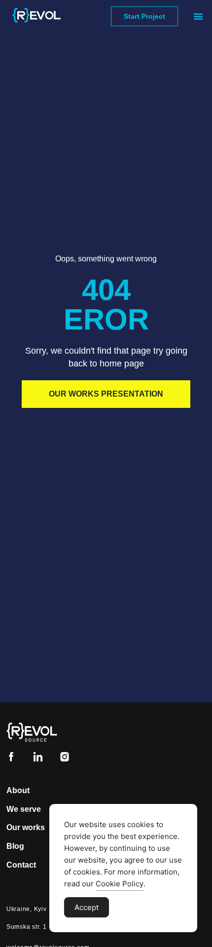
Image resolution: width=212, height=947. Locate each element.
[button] (198, 16)
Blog (15, 846)
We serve (23, 809)
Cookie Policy (119, 883)
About (18, 790)
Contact (21, 865)
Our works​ (25, 827)
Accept (86, 907)
